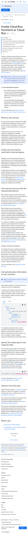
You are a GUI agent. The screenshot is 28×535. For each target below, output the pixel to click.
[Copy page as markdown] (12, 33)
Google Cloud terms (6, 522)
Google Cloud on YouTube (7, 512)
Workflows (7, 6)
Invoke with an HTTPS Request (12, 424)
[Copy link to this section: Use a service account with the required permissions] (20, 191)
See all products (5, 461)
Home (2, 14)
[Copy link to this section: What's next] (12, 421)
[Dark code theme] (22, 305)
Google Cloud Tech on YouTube (8, 514)
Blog (2, 505)
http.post (21, 63)
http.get (15, 63)
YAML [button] (4, 301)
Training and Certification (7, 498)
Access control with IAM (13, 240)
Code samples (4, 493)
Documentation (9, 14)
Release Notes (4, 480)
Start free (5, 10)
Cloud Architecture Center (7, 496)
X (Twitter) (3, 509)
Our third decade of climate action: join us (11, 524)
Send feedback (7, 22)
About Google (4, 519)
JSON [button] (9, 301)
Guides (11, 16)
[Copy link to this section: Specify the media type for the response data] (14, 345)
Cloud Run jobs (19, 389)
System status (4, 482)
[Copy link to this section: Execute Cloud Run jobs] (22, 386)
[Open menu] (2, 2)
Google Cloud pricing (6, 464)
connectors (14, 80)
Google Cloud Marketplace (7, 466)
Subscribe (23, 528)
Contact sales (4, 468)
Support (3, 477)
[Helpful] (10, 20)
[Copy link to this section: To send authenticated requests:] (20, 87)
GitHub (2, 489)
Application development (19, 14)
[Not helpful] (12, 20)
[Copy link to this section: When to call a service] (20, 118)
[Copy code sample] (25, 305)
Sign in (24, 1)
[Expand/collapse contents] (9, 37)
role (25, 215)
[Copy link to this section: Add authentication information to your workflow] (16, 274)
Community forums (5, 475)
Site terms (16, 519)
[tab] (4, 301)
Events (2, 507)
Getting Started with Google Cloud (9, 491)
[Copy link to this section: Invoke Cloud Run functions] (21, 246)
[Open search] (17, 2)
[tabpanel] (14, 314)
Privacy (10, 519)
